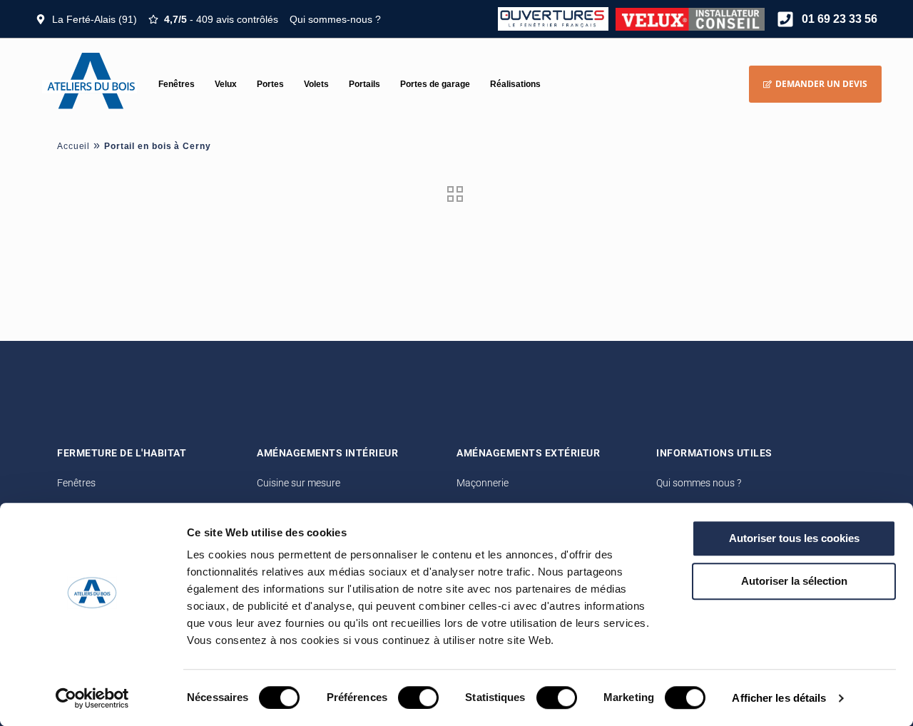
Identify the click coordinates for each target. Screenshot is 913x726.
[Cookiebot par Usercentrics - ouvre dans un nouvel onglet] (92, 698)
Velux (226, 84)
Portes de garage (435, 84)
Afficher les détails (779, 698)
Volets (316, 84)
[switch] (418, 697)
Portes (270, 84)
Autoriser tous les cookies (794, 538)
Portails (364, 84)
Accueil (73, 146)
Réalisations (515, 84)
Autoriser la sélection (794, 581)
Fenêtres (176, 84)
